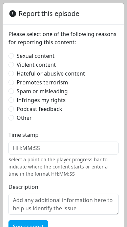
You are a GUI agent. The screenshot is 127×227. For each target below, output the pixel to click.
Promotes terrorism (42, 82)
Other (24, 117)
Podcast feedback (39, 109)
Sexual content (36, 56)
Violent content (36, 64)
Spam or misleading (42, 91)
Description (23, 187)
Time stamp (23, 135)
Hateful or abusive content (51, 73)
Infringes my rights (41, 100)
